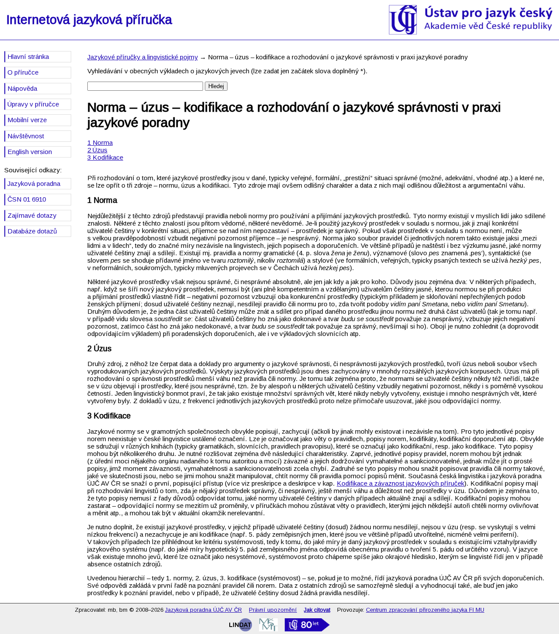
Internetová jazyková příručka (89, 20)
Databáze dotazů (32, 231)
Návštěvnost (25, 136)
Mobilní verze (27, 119)
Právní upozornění (273, 610)
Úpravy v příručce (33, 104)
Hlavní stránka (28, 56)
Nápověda (22, 88)
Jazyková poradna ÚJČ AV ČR (203, 610)
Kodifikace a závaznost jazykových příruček (400, 483)
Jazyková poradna (33, 183)
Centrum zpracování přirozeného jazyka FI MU (425, 610)
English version (29, 151)
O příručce (22, 72)
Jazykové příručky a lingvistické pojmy (142, 57)
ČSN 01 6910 (26, 199)
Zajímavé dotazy (31, 215)
